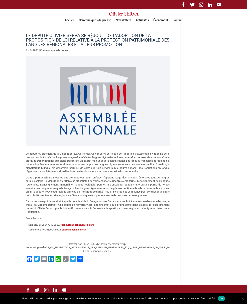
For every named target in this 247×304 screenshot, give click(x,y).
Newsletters (123, 20)
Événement (160, 20)
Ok (221, 298)
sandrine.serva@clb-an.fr (75, 229)
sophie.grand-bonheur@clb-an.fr (77, 224)
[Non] (242, 298)
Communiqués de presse (95, 20)
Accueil (69, 20)
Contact (177, 20)
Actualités (142, 20)
